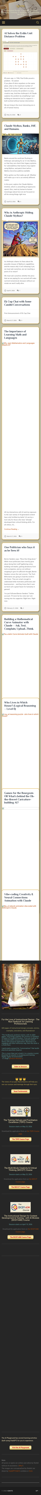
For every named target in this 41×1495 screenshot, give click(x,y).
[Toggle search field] (37, 22)
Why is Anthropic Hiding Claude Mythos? (18, 214)
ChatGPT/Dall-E (14, 1471)
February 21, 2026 (12, 608)
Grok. (31, 1471)
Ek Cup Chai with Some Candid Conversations (17, 303)
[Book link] (20, 986)
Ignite (20, 6)
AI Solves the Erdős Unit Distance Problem (18, 35)
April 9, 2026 (11, 290)
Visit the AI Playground (20, 1448)
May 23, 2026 (11, 115)
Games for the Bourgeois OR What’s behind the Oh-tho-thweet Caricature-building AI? (19, 797)
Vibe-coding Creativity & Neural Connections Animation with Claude (18, 897)
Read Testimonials (20, 1091)
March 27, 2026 (12, 320)
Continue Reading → (11, 529)
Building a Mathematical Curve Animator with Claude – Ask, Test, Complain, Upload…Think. (19, 624)
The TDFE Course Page (20, 1139)
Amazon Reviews (15, 1058)
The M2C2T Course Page (20, 1187)
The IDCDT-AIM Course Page (20, 1237)
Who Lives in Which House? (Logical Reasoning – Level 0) (20, 705)
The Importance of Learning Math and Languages (15, 334)
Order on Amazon (20, 1067)
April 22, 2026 (11, 201)
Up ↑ (37, 1491)
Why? (21, 1466)
